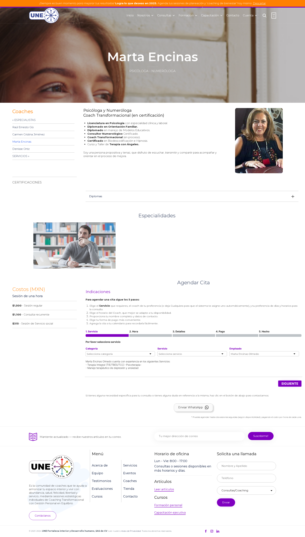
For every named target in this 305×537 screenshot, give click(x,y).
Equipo (97, 473)
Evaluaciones (102, 489)
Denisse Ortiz (21, 149)
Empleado (235, 348)
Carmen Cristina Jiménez (28, 134)
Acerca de (100, 465)
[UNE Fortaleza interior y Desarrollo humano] (44, 15)
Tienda (128, 489)
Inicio (130, 15)
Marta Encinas (21, 141)
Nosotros (143, 15)
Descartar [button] (259, 3)
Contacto (232, 15)
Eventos (129, 473)
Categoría (92, 348)
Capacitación (210, 15)
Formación (186, 15)
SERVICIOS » (20, 156)
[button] (42, 515)
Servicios (130, 465)
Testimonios (101, 481)
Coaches (130, 481)
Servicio (162, 348)
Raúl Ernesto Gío (23, 127)
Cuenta (248, 15)
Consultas (164, 15)
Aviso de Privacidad (131, 531)
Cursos (97, 496)
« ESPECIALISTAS (24, 120)
